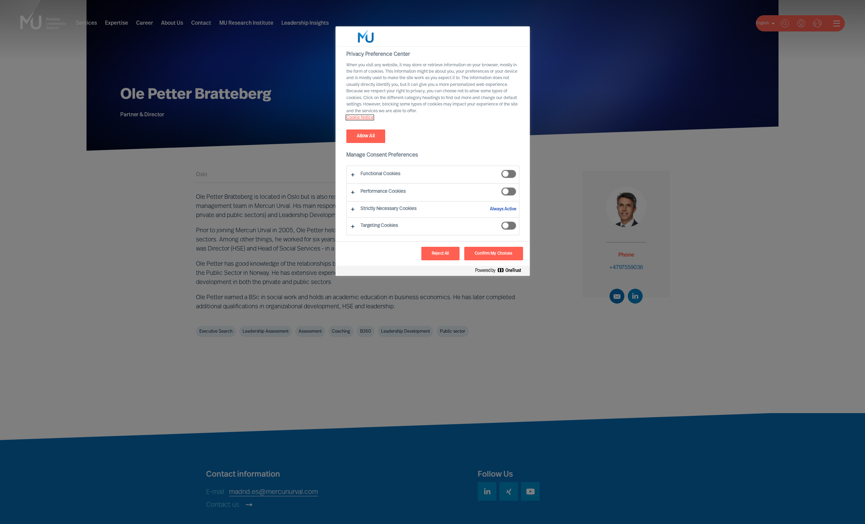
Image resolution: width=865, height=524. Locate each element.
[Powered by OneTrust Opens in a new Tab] (500, 271)
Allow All (366, 136)
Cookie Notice (359, 117)
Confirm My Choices (493, 254)
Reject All (440, 254)
